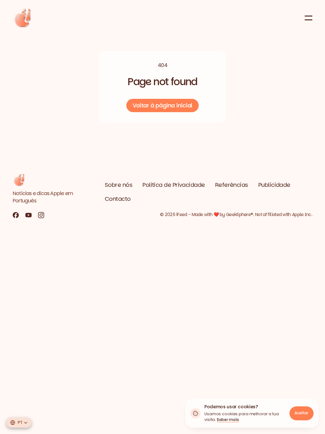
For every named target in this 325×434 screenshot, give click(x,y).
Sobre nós (118, 185)
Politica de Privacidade (174, 185)
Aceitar (301, 413)
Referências (231, 185)
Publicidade (274, 185)
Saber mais (228, 419)
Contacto (118, 199)
